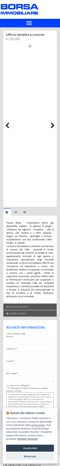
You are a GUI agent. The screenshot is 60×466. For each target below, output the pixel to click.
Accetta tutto (30, 448)
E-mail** (10, 361)
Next (51, 125)
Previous (8, 125)
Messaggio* (12, 373)
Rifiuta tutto (30, 456)
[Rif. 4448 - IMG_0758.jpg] (30, 125)
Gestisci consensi (27, 438)
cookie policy (38, 425)
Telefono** (11, 348)
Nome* (9, 336)
